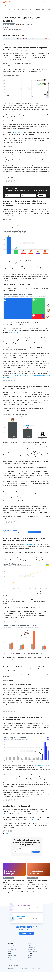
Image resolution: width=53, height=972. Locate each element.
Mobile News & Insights (33, 951)
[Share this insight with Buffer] (14, 181)
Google (22, 961)
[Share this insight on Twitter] (4, 181)
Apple (18, 961)
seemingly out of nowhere (30, 544)
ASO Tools (10, 947)
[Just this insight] (17, 181)
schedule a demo (21, 813)
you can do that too (13, 332)
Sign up (44, 2)
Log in (48, 2)
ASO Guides (30, 945)
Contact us (31, 819)
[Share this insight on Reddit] (12, 181)
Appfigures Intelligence (42, 765)
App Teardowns (31, 947)
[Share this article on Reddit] (11, 831)
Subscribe (36, 851)
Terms (39, 968)
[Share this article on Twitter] (4, 831)
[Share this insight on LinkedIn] (9, 181)
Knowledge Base (12, 955)
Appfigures (14, 961)
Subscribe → (42, 195)
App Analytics (11, 945)
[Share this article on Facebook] (6, 831)
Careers (29, 957)
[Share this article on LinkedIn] (8, 831)
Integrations (11, 959)
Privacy (33, 968)
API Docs (10, 957)
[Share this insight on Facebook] (6, 181)
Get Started (34, 532)
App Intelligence (17, 132)
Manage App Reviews (13, 951)
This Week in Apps (32, 949)
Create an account (26, 933)
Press (29, 959)
